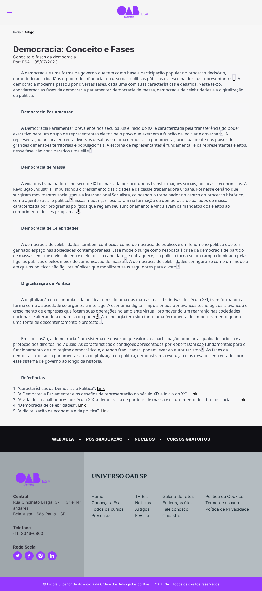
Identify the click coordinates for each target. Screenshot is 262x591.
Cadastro (171, 515)
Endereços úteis (177, 502)
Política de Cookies (224, 496)
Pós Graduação (104, 439)
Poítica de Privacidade (227, 509)
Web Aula (63, 439)
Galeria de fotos (178, 496)
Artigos (142, 509)
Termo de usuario (222, 502)
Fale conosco (175, 509)
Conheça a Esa (106, 502)
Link (101, 388)
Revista (142, 515)
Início (17, 32)
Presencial (101, 515)
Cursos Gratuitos (188, 439)
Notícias (143, 502)
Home (97, 496)
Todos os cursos (108, 509)
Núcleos (145, 439)
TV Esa (142, 496)
